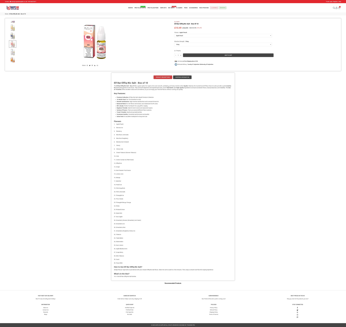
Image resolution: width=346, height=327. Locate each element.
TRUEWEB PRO (191, 325)
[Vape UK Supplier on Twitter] (297, 310)
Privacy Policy (213, 307)
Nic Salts (129, 314)
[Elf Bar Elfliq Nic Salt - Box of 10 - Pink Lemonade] (12, 27)
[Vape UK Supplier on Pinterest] (297, 312)
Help (340, 1)
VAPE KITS (163, 7)
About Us (45, 307)
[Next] (168, 41)
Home (6, 14)
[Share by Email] (97, 65)
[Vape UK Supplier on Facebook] (297, 307)
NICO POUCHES (204, 7)
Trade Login (329, 1)
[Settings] (336, 7)
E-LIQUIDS (179, 7)
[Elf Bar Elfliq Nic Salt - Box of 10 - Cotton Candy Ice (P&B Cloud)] (12, 52)
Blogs (45, 314)
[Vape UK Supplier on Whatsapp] (297, 317)
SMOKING (223, 7)
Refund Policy (213, 310)
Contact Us (46, 310)
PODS (185, 7)
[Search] (334, 7)
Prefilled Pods (129, 310)
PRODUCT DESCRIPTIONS (163, 77)
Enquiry (178, 50)
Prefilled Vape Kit (129, 307)
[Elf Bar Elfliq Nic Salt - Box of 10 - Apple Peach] (12, 43)
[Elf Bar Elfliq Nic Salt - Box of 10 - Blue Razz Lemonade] (12, 35)
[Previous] (20, 41)
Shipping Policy (214, 312)
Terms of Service (213, 314)
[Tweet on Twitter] (89, 65)
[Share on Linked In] (95, 65)
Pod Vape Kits (129, 312)
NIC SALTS (171, 7)
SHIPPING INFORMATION (182, 77)
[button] (339, 7)
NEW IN (130, 7)
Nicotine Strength (181, 41)
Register (335, 1)
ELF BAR (176, 21)
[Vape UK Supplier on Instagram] (297, 314)
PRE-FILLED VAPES (140, 7)
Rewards (45, 312)
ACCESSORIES (193, 7)
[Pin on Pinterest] (92, 65)
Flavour (180, 32)
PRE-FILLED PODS (153, 7)
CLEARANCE (214, 7)
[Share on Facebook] (87, 65)
